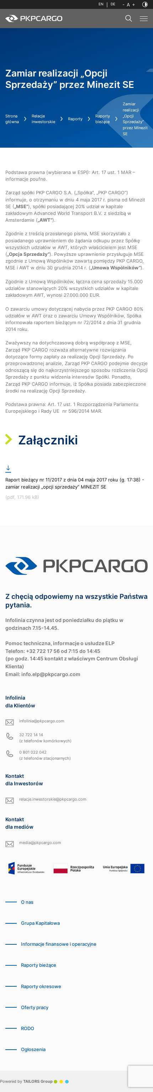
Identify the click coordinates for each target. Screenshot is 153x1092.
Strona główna (12, 119)
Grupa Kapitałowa (40, 923)
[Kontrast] (145, 4)
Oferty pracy (34, 1007)
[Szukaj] (129, 18)
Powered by (26, 1081)
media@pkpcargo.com (40, 842)
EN (101, 4)
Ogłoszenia (33, 1049)
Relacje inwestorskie (43, 119)
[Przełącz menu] (144, 18)
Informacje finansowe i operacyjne (58, 944)
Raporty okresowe (41, 986)
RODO (27, 1028)
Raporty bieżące (102, 119)
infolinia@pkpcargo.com (41, 720)
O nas (27, 902)
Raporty (75, 118)
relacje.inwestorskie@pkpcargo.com (52, 799)
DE (113, 4)
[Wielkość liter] (128, 4)
